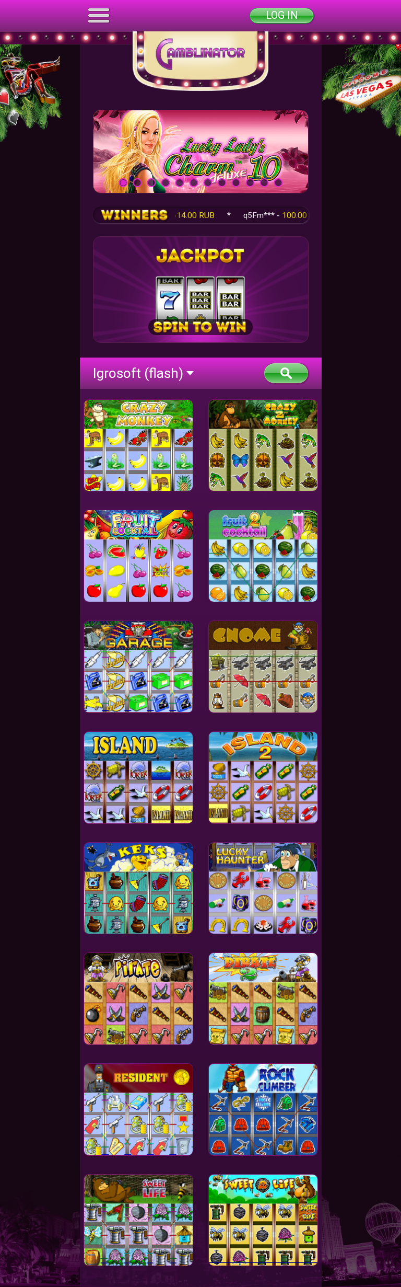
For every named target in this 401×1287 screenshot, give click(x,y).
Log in (282, 15)
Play (200, 151)
